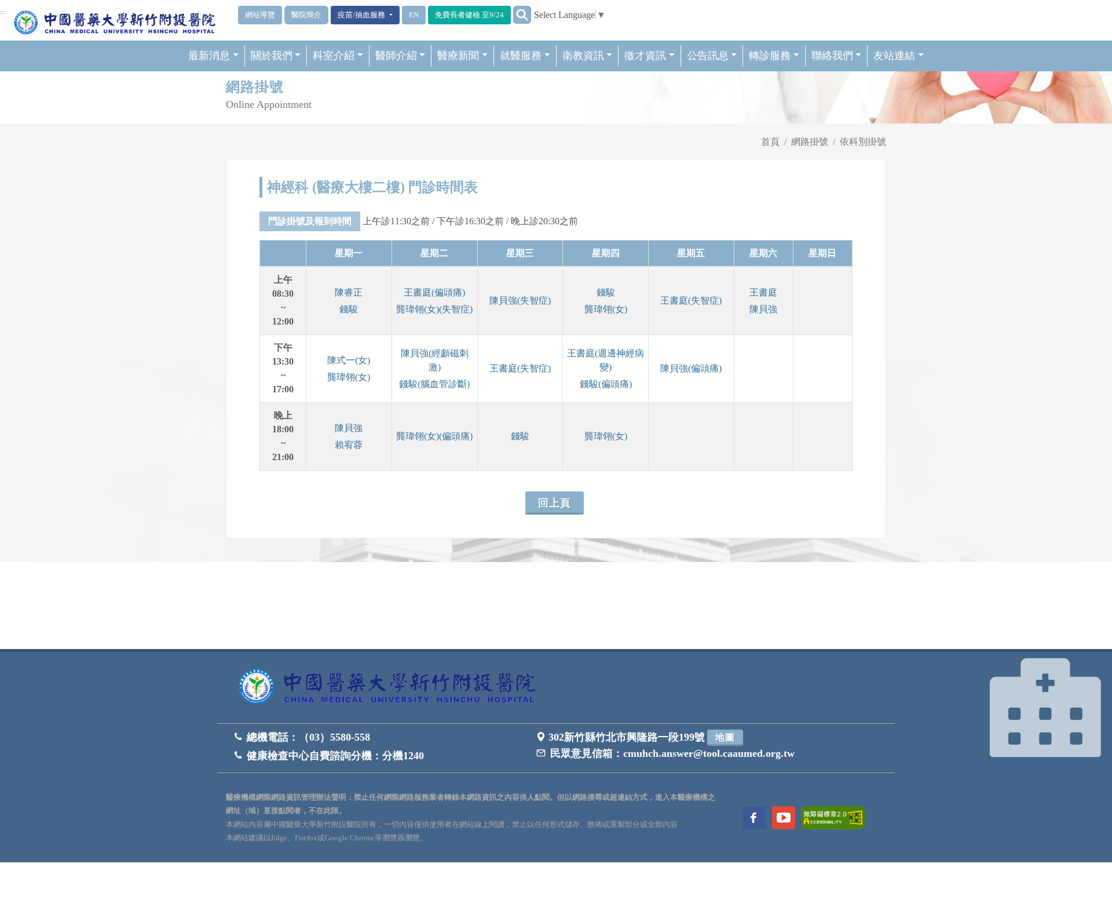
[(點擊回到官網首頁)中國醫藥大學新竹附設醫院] (391, 687)
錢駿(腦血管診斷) (434, 384)
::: (2, 12)
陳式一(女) (348, 360)
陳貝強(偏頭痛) (691, 368)
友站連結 (894, 55)
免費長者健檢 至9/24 (469, 14)
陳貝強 (763, 309)
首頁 (770, 142)
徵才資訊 (645, 55)
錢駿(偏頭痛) (606, 384)
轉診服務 (770, 55)
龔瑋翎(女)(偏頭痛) (434, 436)
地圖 (725, 737)
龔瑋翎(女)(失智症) (434, 309)
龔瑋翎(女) (605, 309)
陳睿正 (349, 292)
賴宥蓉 (349, 445)
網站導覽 (260, 14)
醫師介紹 (396, 55)
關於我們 (271, 55)
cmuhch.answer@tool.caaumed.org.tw (709, 753)
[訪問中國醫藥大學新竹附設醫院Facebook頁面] (754, 817)
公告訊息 (708, 55)
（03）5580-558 (334, 737)
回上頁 (554, 503)
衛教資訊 (583, 55)
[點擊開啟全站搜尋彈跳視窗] (522, 15)
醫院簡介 (306, 14)
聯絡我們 (832, 55)
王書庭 (763, 292)
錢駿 (348, 309)
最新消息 (209, 55)
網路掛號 (809, 142)
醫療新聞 (458, 55)
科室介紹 (333, 55)
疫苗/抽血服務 (362, 14)
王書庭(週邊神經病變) (605, 360)
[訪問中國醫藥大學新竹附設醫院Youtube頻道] (783, 817)
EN (414, 14)
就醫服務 (521, 55)
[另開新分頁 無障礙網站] (833, 816)
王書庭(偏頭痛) (434, 292)
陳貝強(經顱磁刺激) (435, 360)
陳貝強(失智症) (520, 300)
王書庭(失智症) (691, 300)
